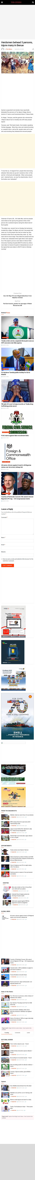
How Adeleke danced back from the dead (20, 1085)
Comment (4, 517)
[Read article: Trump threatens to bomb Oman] (5, 977)
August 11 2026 (21, 1075)
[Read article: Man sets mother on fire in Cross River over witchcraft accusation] (7, 889)
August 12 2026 (21, 832)
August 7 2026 (21, 869)
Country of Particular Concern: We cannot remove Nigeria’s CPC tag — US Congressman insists (22, 961)
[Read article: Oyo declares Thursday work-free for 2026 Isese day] (5, 1005)
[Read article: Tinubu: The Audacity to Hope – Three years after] (5, 1109)
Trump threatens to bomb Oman (18, 975)
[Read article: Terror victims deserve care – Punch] (5, 1046)
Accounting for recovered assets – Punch (21, 1058)
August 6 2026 (21, 839)
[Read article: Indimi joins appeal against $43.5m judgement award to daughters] (7, 903)
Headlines (5, 337)
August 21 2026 (5, 345)
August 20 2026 (21, 971)
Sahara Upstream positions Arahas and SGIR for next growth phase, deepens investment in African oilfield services (22, 858)
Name (3, 537)
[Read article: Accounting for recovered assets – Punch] (5, 1060)
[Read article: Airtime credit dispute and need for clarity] (5, 1102)
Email (3, 544)
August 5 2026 (21, 1101)
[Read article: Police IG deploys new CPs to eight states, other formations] (5, 867)
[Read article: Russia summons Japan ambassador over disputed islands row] (5, 984)
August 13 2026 (22, 897)
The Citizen (9, 49)
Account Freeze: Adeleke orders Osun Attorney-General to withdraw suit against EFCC (21, 1011)
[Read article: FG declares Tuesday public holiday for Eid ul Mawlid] (17, 359)
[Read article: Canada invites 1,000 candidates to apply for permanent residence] (5, 970)
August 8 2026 (21, 862)
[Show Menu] (2, 2)
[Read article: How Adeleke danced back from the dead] (5, 1088)
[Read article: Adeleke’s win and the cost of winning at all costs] (5, 1095)
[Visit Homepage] (17, 2)
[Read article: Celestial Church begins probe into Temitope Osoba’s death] (7, 896)
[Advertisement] (17, 22)
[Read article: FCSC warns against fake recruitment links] (17, 422)
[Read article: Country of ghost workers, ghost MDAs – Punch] (5, 1074)
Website (3, 552)
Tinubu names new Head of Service (19, 850)
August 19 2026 (21, 852)
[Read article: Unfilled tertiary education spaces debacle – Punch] (5, 1053)
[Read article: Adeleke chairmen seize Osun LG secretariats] (5, 817)
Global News (6, 461)
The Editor (13, 817)
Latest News (6, 432)
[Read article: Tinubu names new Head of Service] (5, 852)
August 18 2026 (21, 817)
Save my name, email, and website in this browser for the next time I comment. (18, 559)
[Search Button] (33, 2)
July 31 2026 (20, 1110)
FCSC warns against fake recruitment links (15, 435)
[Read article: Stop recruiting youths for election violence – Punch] (5, 1067)
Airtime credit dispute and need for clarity (20, 1099)
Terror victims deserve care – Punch (19, 1044)
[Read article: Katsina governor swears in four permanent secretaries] (5, 874)
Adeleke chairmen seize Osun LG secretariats (21, 815)
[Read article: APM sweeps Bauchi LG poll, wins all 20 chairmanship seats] (5, 824)
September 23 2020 (19, 49)
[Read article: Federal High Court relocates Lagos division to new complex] (5, 838)
